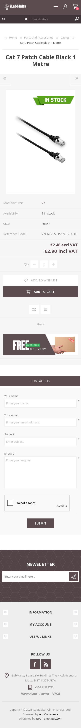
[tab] (40, 381)
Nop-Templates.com (49, 718)
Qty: (27, 264)
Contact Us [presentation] (40, 381)
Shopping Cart (75, 6)
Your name (11, 396)
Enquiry (9, 453)
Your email (11, 415)
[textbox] (51, 19)
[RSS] (46, 664)
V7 (43, 203)
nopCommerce (48, 714)
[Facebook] (35, 664)
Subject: (9, 434)
